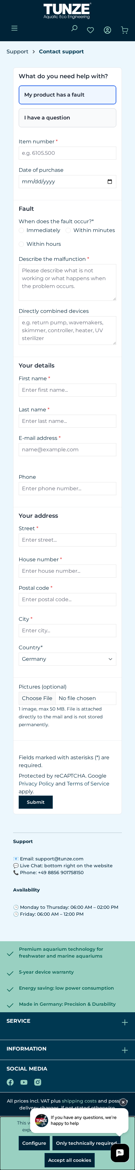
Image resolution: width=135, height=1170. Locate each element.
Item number (38, 141)
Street (28, 528)
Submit (36, 802)
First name (34, 378)
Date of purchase (41, 170)
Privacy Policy (36, 784)
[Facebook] (10, 1081)
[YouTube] (24, 1081)
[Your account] (107, 30)
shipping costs (79, 1101)
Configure (34, 1143)
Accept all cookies (69, 1160)
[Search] (74, 28)
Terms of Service (88, 784)
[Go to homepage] (67, 11)
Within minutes (94, 230)
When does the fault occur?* (56, 221)
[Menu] (14, 28)
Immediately (43, 230)
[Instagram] (37, 1081)
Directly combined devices (54, 311)
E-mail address (40, 438)
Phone (27, 477)
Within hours (44, 244)
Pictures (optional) (43, 687)
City (25, 619)
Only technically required (86, 1143)
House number (40, 559)
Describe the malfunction (54, 259)
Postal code (35, 588)
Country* (31, 647)
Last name (34, 409)
